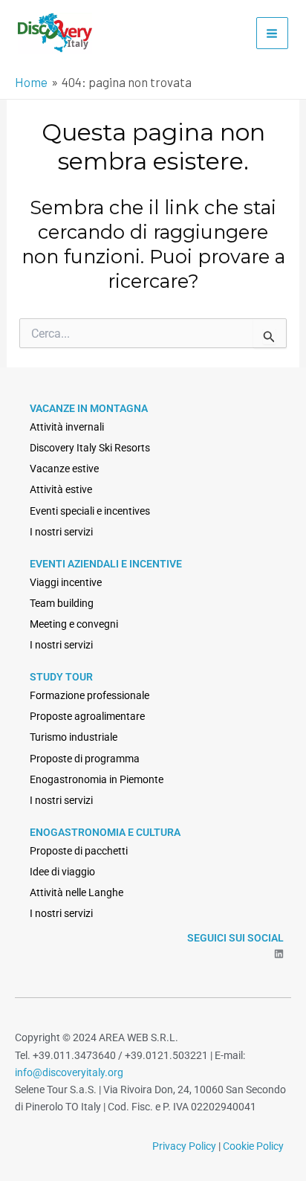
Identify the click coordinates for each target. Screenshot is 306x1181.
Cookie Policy (253, 1146)
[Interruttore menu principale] (272, 33)
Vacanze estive (64, 468)
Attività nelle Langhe (76, 892)
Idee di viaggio (62, 872)
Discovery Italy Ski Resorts (90, 448)
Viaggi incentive (66, 582)
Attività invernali (67, 427)
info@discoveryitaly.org (69, 1072)
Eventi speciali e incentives (90, 511)
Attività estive (61, 489)
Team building (62, 603)
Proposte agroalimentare (87, 716)
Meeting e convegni (74, 624)
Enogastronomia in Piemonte (96, 779)
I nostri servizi (61, 532)
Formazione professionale (89, 695)
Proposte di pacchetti (79, 851)
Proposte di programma (85, 759)
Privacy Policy (184, 1146)
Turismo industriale (73, 737)
